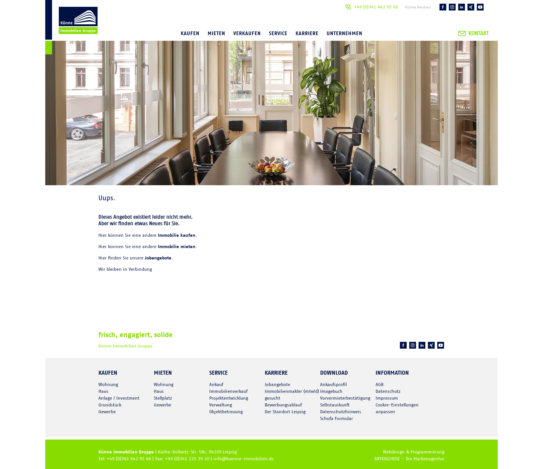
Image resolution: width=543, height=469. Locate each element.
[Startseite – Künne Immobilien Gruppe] (71, 28)
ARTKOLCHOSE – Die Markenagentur (409, 459)
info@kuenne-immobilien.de (243, 459)
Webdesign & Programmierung (413, 452)
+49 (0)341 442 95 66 (376, 7)
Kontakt (478, 33)
